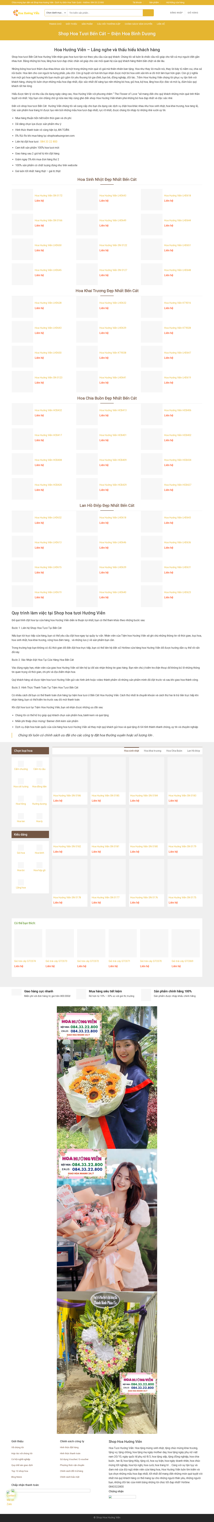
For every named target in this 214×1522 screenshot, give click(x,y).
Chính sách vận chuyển (138, 24)
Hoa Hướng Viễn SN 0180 (144, 846)
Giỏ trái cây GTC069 (182, 961)
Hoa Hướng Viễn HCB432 (48, 410)
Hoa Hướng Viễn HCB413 (113, 410)
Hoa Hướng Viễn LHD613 (48, 542)
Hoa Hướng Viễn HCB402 (177, 435)
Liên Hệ (161, 24)
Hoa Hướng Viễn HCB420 (48, 484)
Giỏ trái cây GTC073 (56, 961)
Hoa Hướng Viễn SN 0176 (144, 897)
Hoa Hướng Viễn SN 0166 (48, 220)
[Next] (203, 942)
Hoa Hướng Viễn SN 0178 (67, 897)
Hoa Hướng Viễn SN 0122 (113, 245)
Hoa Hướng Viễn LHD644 (177, 220)
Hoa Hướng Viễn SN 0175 (182, 897)
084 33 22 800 (48, 141)
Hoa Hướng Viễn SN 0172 (48, 195)
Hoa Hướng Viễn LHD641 (112, 377)
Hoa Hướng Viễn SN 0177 (105, 897)
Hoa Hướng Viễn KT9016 (177, 303)
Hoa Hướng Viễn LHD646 (112, 542)
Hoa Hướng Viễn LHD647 (177, 352)
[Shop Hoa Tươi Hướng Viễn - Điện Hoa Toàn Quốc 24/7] (25, 12)
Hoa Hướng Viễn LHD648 (177, 270)
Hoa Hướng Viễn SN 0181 (105, 846)
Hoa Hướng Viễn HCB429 (113, 484)
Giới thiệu (71, 24)
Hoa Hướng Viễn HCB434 (177, 460)
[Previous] (11, 942)
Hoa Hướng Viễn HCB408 (48, 460)
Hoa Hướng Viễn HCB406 (177, 410)
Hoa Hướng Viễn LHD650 (48, 245)
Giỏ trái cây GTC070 (151, 961)
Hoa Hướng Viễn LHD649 (112, 220)
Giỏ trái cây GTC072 (88, 961)
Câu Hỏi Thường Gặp (109, 24)
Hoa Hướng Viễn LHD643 (112, 195)
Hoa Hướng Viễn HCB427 (177, 484)
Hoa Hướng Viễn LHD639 (112, 328)
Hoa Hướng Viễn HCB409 (113, 460)
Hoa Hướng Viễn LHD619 (177, 377)
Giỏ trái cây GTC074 (25, 961)
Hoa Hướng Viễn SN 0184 (144, 795)
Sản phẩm (87, 24)
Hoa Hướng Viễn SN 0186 (67, 795)
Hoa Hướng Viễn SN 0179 (182, 846)
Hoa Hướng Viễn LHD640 (112, 592)
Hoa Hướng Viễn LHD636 (177, 542)
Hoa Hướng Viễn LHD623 (177, 592)
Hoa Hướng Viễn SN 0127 (113, 270)
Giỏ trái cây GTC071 (119, 961)
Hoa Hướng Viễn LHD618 (177, 195)
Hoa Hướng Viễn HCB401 (113, 435)
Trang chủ (55, 24)
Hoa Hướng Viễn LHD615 (48, 567)
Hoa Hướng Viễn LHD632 (112, 303)
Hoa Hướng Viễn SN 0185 (105, 795)
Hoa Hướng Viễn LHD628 (48, 303)
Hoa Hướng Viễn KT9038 (112, 352)
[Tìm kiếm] (148, 12)
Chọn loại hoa (23, 750)
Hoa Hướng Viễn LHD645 (48, 270)
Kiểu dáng (20, 834)
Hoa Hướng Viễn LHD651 (177, 245)
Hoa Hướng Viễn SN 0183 (182, 795)
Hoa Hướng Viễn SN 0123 (48, 377)
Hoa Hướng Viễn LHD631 (177, 567)
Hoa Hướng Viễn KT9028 (177, 328)
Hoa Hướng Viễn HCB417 (48, 435)
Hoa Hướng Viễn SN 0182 (67, 846)
